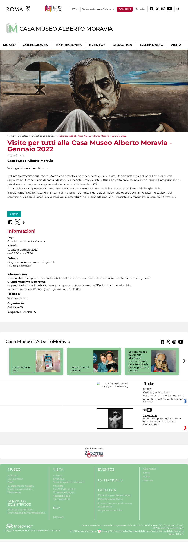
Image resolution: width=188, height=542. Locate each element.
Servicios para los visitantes (69, 482)
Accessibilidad (61, 495)
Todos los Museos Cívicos (96, 9)
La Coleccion (15, 478)
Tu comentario (61, 499)
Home (10, 135)
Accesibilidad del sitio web (171, 532)
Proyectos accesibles (110, 510)
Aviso (146, 476)
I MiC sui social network (80, 369)
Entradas (58, 478)
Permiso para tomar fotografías (26, 512)
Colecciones (35, 45)
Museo (9, 45)
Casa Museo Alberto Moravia (66, 28)
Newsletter (14, 492)
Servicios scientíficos (19, 503)
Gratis (14, 214)
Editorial (13, 475)
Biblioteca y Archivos (20, 509)
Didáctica (122, 45)
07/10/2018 (163, 396)
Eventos (97, 45)
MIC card (58, 485)
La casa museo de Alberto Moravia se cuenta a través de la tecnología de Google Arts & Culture (139, 361)
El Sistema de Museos (21, 485)
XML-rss (179, 534)
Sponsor (148, 480)
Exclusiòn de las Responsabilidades (130, 531)
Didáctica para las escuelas (114, 495)
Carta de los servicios (20, 488)
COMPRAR (125, 9)
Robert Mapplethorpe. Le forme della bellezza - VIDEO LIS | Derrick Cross (162, 421)
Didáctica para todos (43, 135)
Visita (176, 45)
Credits (154, 531)
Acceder (140, 9)
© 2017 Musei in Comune (83, 531)
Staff (10, 482)
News (146, 472)
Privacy (105, 531)
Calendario (151, 45)
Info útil (57, 475)
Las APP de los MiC (64, 488)
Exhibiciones (69, 45)
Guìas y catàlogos (63, 492)
